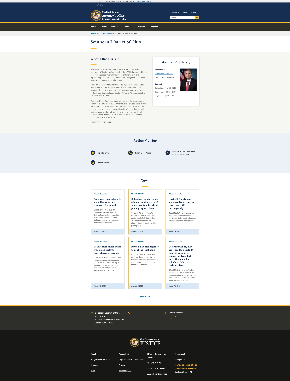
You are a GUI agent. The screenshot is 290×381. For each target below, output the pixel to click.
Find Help (185, 12)
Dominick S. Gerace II (164, 74)
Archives (94, 365)
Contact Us (195, 12)
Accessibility (124, 354)
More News (145, 297)
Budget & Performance (100, 360)
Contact (182, 372)
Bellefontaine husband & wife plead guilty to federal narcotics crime (107, 249)
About (93, 354)
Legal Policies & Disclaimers (131, 360)
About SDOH (174, 12)
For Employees (125, 371)
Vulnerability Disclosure (157, 374)
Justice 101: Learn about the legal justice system (183, 153)
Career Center (103, 163)
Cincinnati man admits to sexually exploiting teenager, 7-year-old (107, 202)
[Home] (109, 20)
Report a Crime (103, 153)
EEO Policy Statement (156, 368)
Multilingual (180, 354)
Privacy (122, 365)
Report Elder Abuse (142, 153)
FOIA (93, 371)
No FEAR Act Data (154, 363)
